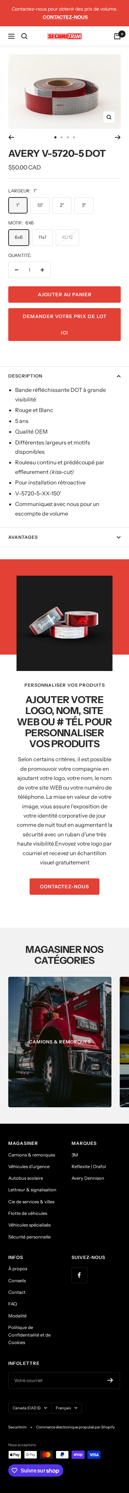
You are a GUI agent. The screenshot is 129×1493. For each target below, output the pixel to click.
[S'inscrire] (110, 1380)
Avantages (23, 537)
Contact (16, 1292)
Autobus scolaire (25, 1178)
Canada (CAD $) (27, 1408)
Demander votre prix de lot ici (65, 324)
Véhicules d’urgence (29, 1166)
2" (62, 205)
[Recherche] (24, 36)
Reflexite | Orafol (89, 1166)
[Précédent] (11, 137)
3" (84, 205)
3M (75, 1155)
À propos (17, 1268)
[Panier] (117, 36)
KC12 (67, 237)
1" (18, 205)
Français (63, 1408)
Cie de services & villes (31, 1201)
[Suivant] (118, 137)
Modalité (17, 1315)
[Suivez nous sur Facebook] (79, 1275)
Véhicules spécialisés (29, 1225)
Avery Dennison (88, 1178)
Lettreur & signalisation (32, 1189)
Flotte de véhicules (27, 1213)
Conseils (17, 1280)
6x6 (19, 237)
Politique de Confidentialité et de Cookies (29, 1335)
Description (25, 376)
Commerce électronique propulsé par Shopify (75, 1427)
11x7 (42, 237)
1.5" (40, 205)
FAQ (12, 1303)
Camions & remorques (31, 1155)
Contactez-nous (65, 17)
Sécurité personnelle (29, 1236)
